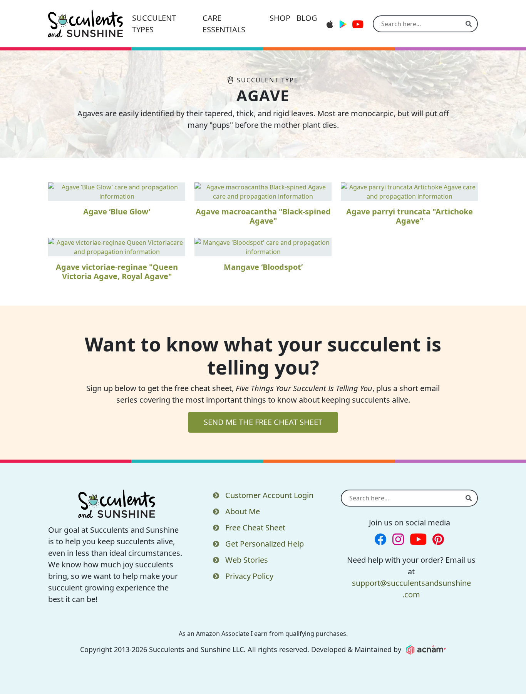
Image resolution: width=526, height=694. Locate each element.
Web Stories (246, 560)
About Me (242, 511)
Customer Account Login (269, 495)
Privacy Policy (249, 576)
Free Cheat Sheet (255, 527)
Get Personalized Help (264, 543)
